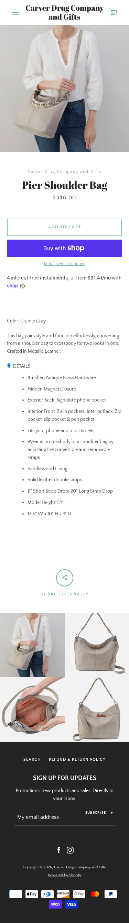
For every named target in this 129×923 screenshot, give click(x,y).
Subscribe (95, 813)
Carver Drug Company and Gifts (64, 12)
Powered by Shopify (64, 875)
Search (32, 759)
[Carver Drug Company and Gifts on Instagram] (70, 850)
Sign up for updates (64, 778)
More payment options (64, 264)
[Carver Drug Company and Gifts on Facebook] (58, 850)
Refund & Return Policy (77, 759)
